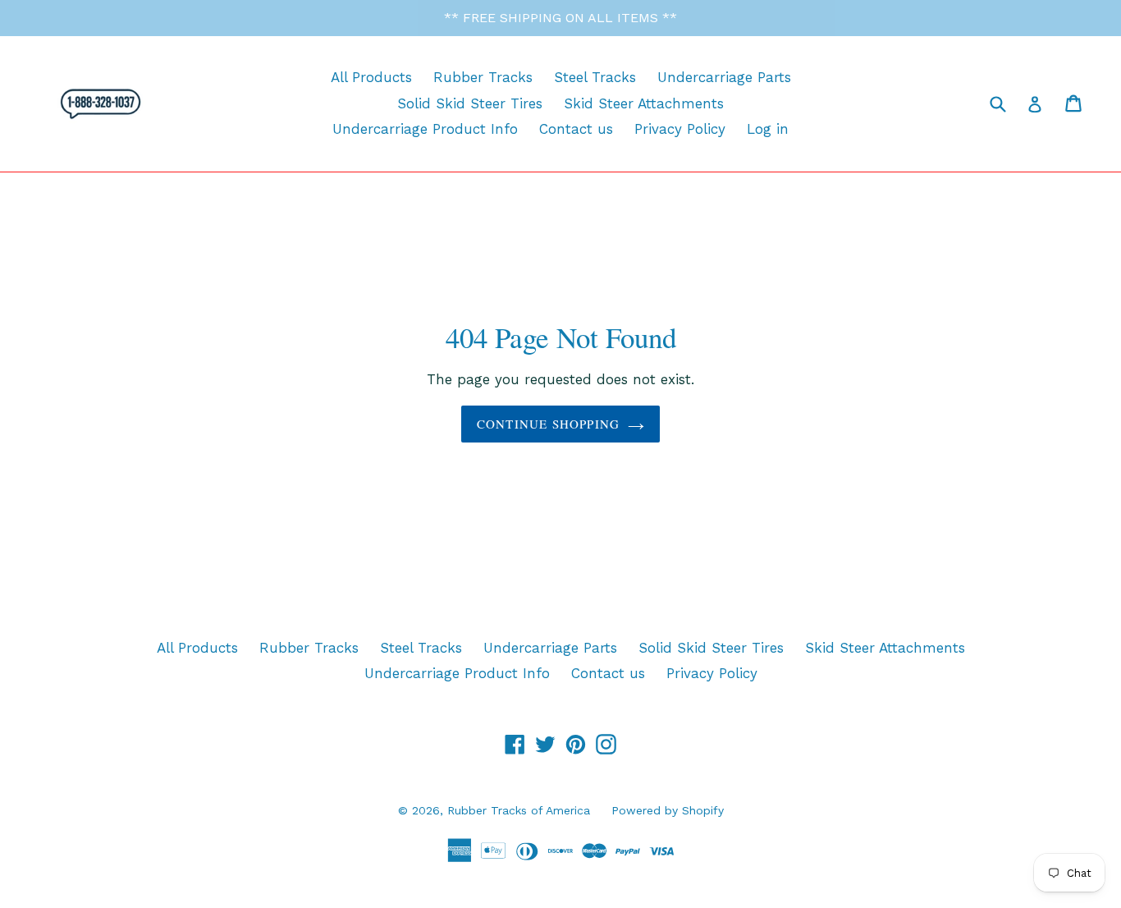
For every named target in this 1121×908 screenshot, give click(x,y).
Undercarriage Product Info (425, 129)
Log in (768, 129)
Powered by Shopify (667, 810)
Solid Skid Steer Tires (469, 103)
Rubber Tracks (483, 77)
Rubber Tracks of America (518, 810)
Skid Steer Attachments (644, 103)
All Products (371, 77)
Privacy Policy (679, 129)
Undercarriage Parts (724, 77)
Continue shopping (548, 423)
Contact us (576, 129)
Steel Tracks (595, 77)
